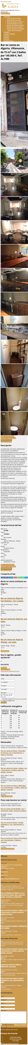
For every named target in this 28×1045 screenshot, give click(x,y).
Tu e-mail (4, 689)
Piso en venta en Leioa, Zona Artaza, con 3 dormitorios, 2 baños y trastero (14, 840)
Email (15, 577)
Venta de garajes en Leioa (14, 23)
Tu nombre (4, 682)
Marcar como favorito (6, 440)
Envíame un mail (5, 669)
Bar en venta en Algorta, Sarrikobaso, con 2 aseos (12, 599)
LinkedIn (10, 577)
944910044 (4, 668)
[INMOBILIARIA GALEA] (11, 8)
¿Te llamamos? (5, 651)
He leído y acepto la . (14, 699)
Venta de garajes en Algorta (15, 22)
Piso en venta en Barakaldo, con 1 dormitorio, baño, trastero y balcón (13, 810)
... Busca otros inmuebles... (14, 30)
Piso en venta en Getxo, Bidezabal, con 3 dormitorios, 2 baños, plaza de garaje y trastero (14, 788)
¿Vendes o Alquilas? (9, 34)
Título (2, 679)
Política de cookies (15, 1037)
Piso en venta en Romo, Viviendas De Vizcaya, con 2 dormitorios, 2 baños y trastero (13, 753)
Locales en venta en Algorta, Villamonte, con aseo (11, 965)
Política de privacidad (20, 699)
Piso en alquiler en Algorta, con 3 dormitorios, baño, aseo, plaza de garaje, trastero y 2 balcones (13, 895)
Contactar (3, 702)
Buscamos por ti (5, 13)
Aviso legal (15, 1040)
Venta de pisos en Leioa (14, 20)
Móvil (3, 1003)
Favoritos (6, 39)
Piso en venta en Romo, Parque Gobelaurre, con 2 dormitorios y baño (12, 824)
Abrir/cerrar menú (6, 1)
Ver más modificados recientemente (11, 935)
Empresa (6, 35)
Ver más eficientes (6, 989)
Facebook (3, 577)
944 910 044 (4, 12)
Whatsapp (21, 577)
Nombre (4, 1000)
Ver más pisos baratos (7, 849)
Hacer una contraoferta (7, 436)
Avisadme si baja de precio (8, 438)
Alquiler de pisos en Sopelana (15, 29)
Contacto (6, 37)
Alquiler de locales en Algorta (15, 25)
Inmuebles (7, 16)
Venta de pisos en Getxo (14, 18)
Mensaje (4, 693)
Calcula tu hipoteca (6, 442)
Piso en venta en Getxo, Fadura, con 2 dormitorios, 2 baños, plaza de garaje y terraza (14, 770)
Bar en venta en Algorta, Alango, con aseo (12, 640)
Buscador (6, 32)
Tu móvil (4, 686)
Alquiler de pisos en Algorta (15, 27)
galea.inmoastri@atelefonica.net (10, 10)
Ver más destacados (7, 796)
